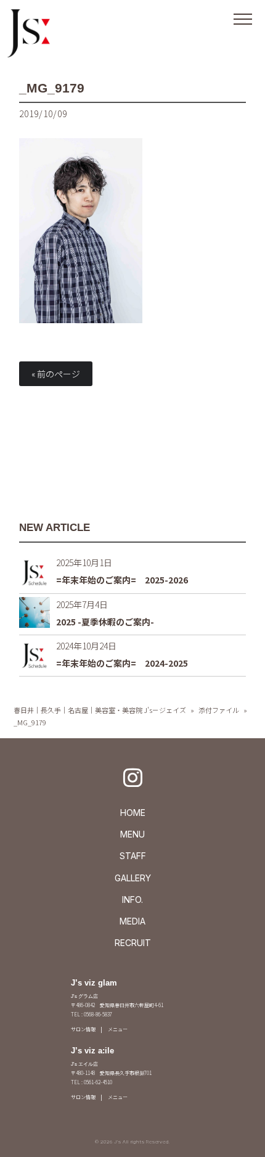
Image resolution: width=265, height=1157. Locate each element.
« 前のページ (55, 374)
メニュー (118, 1029)
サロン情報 (83, 1029)
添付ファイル (218, 710)
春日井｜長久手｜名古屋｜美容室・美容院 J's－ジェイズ (100, 710)
